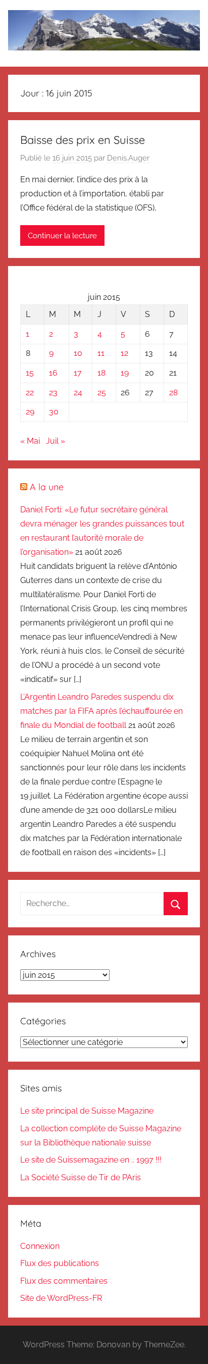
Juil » (55, 441)
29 (30, 411)
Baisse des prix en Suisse (82, 140)
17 (78, 373)
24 (78, 392)
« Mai (30, 441)
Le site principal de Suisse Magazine (86, 1111)
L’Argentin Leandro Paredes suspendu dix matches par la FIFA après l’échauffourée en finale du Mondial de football (101, 711)
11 (101, 353)
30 (54, 411)
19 (125, 373)
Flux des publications (59, 1263)
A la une (47, 487)
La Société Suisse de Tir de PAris (80, 1177)
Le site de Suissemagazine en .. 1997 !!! (91, 1160)
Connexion (40, 1246)
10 (78, 353)
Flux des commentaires (64, 1281)
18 (101, 373)
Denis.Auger (128, 158)
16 (53, 373)
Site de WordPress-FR (61, 1298)
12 (124, 353)
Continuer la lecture (62, 235)
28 (173, 392)
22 (30, 392)
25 (101, 392)
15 (30, 373)
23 (53, 392)
